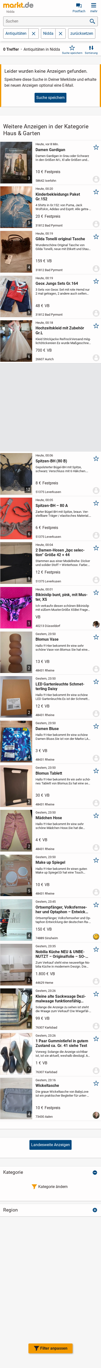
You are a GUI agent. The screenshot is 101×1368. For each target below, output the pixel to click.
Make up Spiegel (50, 862)
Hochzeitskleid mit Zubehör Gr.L (60, 330)
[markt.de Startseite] (18, 5)
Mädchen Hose (49, 818)
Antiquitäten (15, 33)
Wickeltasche (47, 1085)
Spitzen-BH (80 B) (51, 461)
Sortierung (91, 53)
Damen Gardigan (50, 149)
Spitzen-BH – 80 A (52, 505)
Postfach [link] (79, 11)
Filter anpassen (53, 1348)
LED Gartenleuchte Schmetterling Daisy (60, 686)
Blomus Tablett (49, 773)
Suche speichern (72, 53)
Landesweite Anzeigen (50, 1144)
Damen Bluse (47, 728)
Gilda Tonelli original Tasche (60, 239)
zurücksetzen (81, 33)
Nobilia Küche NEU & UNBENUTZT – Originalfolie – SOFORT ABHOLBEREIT (60, 954)
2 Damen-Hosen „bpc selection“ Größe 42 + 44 (60, 552)
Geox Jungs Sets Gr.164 (57, 283)
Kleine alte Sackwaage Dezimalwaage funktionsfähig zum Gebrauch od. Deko (61, 998)
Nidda (48, 33)
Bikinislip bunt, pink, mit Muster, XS (62, 597)
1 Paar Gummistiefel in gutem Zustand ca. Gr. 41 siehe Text (62, 1043)
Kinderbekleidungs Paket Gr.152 (58, 196)
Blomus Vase (47, 639)
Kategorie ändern (53, 1186)
